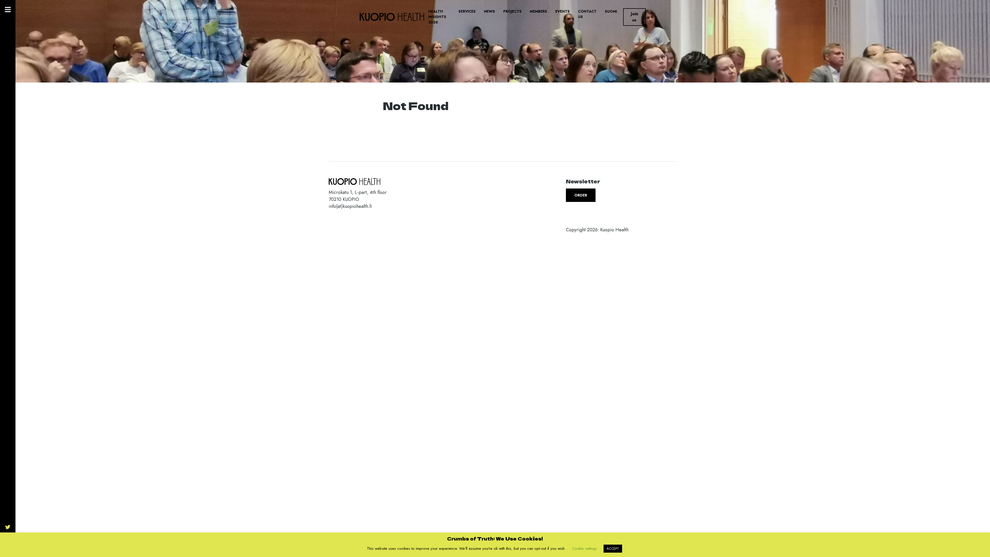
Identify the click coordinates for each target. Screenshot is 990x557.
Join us (634, 17)
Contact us (587, 14)
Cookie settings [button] (584, 548)
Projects (512, 11)
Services (467, 11)
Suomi (611, 11)
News (489, 11)
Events (562, 11)
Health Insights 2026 (437, 17)
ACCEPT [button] (613, 548)
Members (538, 11)
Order (580, 195)
